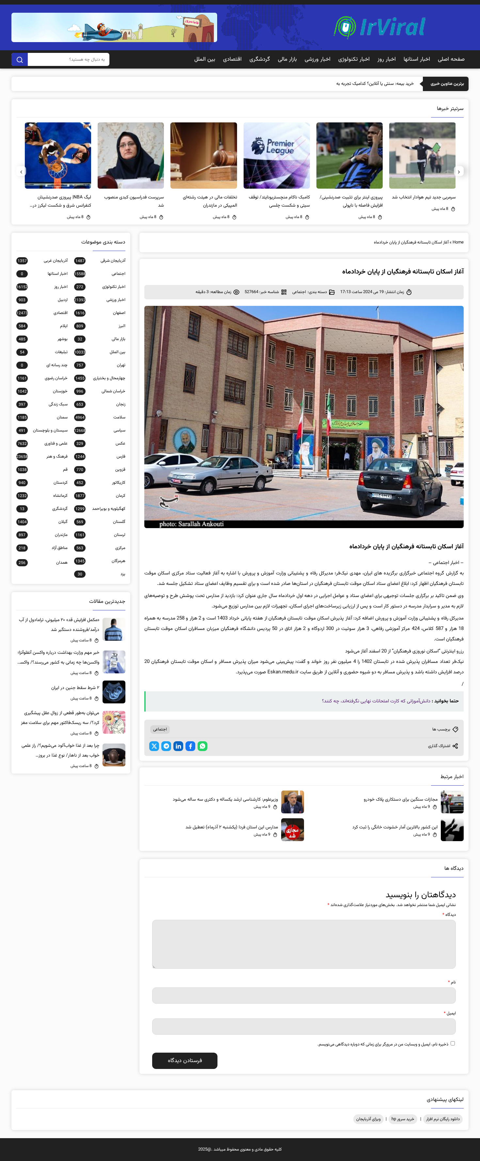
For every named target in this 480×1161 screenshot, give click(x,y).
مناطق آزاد (43, 548)
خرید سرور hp (403, 1119)
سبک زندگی (43, 404)
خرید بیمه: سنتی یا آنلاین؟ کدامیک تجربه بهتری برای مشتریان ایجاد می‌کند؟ (347, 83)
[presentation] (459, 171)
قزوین (100, 469)
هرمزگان (100, 561)
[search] (19, 59)
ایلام (43, 326)
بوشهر (43, 339)
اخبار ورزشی (317, 59)
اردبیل (43, 300)
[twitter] (154, 746)
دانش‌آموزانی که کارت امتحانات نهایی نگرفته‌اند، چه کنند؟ (376, 701)
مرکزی (100, 548)
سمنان (43, 417)
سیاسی (99, 430)
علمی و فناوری (43, 443)
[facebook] (190, 746)
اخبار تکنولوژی (354, 59)
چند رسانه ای (44, 365)
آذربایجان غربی (43, 261)
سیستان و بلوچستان (43, 430)
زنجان (100, 404)
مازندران (43, 535)
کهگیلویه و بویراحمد (100, 509)
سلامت (100, 417)
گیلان (43, 522)
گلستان (100, 522)
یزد (101, 574)
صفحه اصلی (451, 59)
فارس (100, 456)
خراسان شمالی (100, 391)
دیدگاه (449, 915)
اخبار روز (386, 59)
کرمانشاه (43, 496)
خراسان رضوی (43, 378)
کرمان (100, 496)
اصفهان (100, 313)
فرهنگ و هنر (42, 456)
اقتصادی (232, 59)
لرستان (100, 535)
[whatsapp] (202, 746)
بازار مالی (287, 59)
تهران (100, 365)
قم (43, 469)
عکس (100, 443)
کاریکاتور (100, 482)
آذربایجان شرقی (100, 261)
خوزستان (43, 391)
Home (458, 242)
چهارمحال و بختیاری (100, 378)
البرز (100, 326)
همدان (43, 562)
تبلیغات (44, 352)
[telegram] (166, 746)
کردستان (43, 482)
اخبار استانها (417, 59)
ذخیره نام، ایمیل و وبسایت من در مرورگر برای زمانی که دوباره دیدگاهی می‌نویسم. (382, 1044)
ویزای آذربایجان (368, 1119)
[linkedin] (178, 746)
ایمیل (450, 1013)
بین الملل (204, 59)
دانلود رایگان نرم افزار (443, 1119)
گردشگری (259, 59)
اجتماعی (299, 292)
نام (452, 982)
